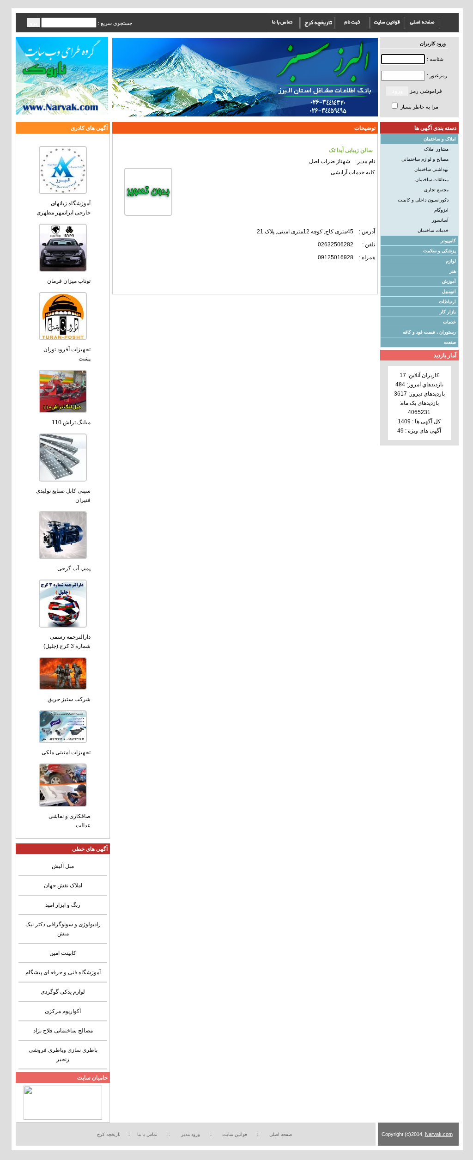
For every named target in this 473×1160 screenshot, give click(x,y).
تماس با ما (147, 1134)
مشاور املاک (436, 149)
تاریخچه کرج (109, 1134)
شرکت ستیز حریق (69, 699)
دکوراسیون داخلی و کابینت (423, 199)
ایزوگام (441, 210)
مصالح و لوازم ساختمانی (425, 159)
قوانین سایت (236, 1134)
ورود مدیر (191, 1134)
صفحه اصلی (280, 1134)
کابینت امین (62, 953)
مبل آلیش (63, 866)
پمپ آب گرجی (74, 568)
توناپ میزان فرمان (69, 281)
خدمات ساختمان (433, 230)
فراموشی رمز (426, 91)
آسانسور (440, 220)
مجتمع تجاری (436, 189)
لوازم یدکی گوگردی (63, 992)
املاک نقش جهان (63, 885)
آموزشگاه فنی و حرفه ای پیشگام (63, 972)
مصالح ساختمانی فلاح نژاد (63, 1030)
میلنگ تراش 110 (71, 422)
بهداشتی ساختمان (431, 169)
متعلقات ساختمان (432, 179)
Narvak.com (439, 1134)
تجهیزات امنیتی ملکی (66, 752)
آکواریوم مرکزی (63, 1011)
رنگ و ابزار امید (62, 905)
